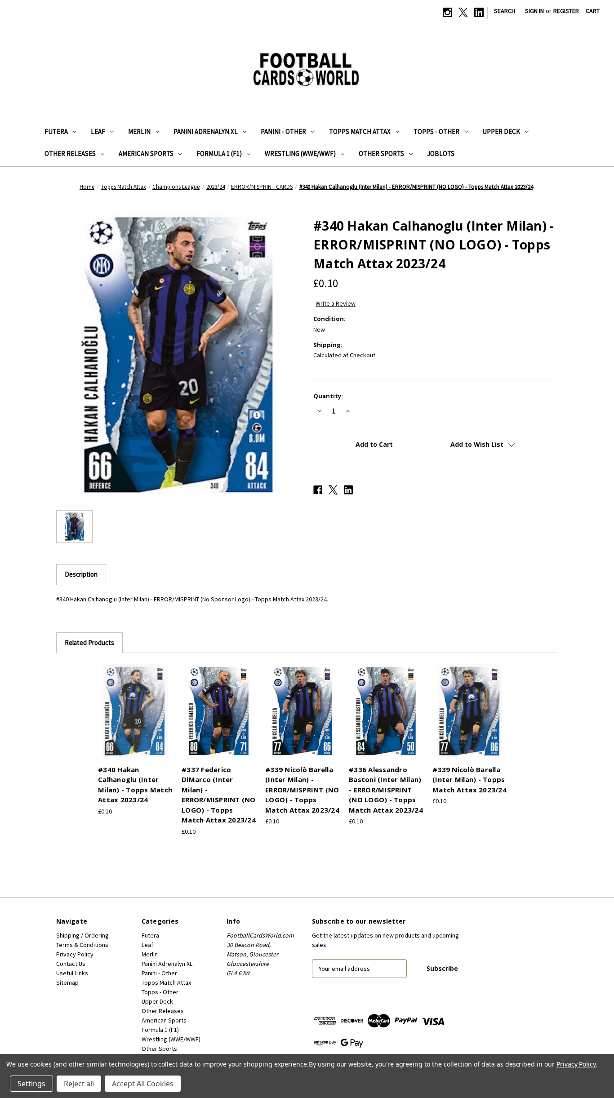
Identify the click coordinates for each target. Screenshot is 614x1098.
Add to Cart (135, 719)
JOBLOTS (440, 153)
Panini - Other (283, 131)
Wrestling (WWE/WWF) (300, 153)
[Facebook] (317, 490)
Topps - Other (436, 131)
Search (504, 11)
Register (566, 11)
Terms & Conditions (82, 945)
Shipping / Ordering (82, 935)
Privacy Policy (74, 954)
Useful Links (72, 973)
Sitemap (67, 982)
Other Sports (381, 153)
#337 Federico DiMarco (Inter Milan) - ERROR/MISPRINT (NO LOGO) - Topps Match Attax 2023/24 (219, 795)
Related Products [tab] (89, 642)
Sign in (534, 11)
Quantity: (328, 396)
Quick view (134, 703)
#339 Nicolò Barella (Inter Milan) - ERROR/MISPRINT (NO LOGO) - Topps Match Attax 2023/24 (302, 789)
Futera (56, 131)
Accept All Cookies (143, 1084)
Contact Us (70, 964)
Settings (31, 1084)
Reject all (79, 1084)
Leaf (98, 131)
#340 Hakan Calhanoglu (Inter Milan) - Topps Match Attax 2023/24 (135, 785)
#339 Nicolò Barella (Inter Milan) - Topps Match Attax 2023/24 (469, 779)
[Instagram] (447, 12)
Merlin (139, 131)
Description (81, 574)
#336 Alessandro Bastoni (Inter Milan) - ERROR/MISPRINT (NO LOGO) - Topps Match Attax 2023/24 (386, 789)
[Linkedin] (479, 12)
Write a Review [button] (336, 303)
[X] (463, 12)
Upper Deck (501, 131)
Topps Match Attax (360, 131)
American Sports (146, 153)
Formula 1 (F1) (219, 153)
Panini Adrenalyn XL (206, 131)
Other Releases (70, 153)
